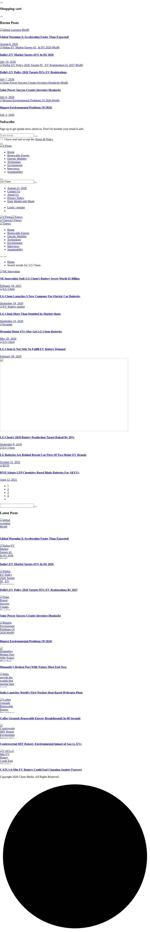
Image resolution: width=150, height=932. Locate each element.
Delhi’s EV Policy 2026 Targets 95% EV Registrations (33, 72)
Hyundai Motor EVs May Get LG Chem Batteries (31, 331)
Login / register (16, 207)
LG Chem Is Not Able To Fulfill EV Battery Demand (32, 349)
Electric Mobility (17, 158)
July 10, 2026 (8, 61)
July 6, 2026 (7, 97)
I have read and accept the (28, 139)
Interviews (13, 168)
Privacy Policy (15, 198)
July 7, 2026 (7, 79)
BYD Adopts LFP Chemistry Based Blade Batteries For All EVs (39, 472)
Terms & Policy (44, 139)
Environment (14, 165)
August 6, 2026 (9, 44)
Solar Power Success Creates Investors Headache (30, 90)
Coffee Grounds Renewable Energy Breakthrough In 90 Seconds (40, 718)
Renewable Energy (18, 155)
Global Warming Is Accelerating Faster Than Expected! (34, 37)
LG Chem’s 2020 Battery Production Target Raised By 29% (37, 437)
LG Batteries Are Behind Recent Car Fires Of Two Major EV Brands (43, 454)
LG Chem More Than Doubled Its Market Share (30, 313)
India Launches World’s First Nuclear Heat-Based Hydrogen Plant (41, 692)
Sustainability (15, 171)
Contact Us (13, 191)
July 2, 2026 (7, 114)
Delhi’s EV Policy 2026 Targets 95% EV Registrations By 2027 (39, 589)
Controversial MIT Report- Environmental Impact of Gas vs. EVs (41, 743)
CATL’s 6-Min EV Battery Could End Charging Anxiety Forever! (41, 769)
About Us (13, 194)
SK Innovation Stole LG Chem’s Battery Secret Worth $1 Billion (40, 278)
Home (10, 152)
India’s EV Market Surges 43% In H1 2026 (27, 54)
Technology (14, 162)
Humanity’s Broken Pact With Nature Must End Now (33, 667)
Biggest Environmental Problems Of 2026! (26, 107)
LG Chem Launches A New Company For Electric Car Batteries (40, 296)
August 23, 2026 (17, 188)
